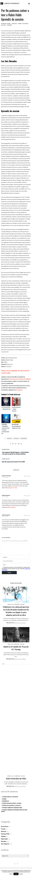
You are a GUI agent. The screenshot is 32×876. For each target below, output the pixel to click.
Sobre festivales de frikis (16, 778)
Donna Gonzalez (6, 475)
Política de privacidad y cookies (11, 803)
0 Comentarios (16, 604)
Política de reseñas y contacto (11, 805)
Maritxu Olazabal (6, 23)
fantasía (9, 438)
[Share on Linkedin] (21, 443)
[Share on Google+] (15, 443)
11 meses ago (5, 477)
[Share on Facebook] (10, 443)
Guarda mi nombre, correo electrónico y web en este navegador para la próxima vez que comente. (16, 568)
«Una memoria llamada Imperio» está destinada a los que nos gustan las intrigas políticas (15, 453)
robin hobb (23, 438)
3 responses (9, 25)
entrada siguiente (6, 459)
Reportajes (4, 839)
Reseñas (19, 23)
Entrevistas (4, 826)
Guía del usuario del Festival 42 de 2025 (13, 462)
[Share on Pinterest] (19, 443)
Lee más (21, 873)
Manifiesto (5, 801)
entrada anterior (5, 449)
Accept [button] (15, 873)
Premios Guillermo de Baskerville (12, 807)
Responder (27, 476)
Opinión (3, 836)
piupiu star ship (13, 487)
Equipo (4, 799)
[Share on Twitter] (13, 443)
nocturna (16, 438)
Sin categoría (25, 23)
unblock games (6, 495)
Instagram (19, 390)
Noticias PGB (5, 834)
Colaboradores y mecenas (10, 796)
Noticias (3, 831)
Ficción (3, 829)
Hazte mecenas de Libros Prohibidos (20, 379)
